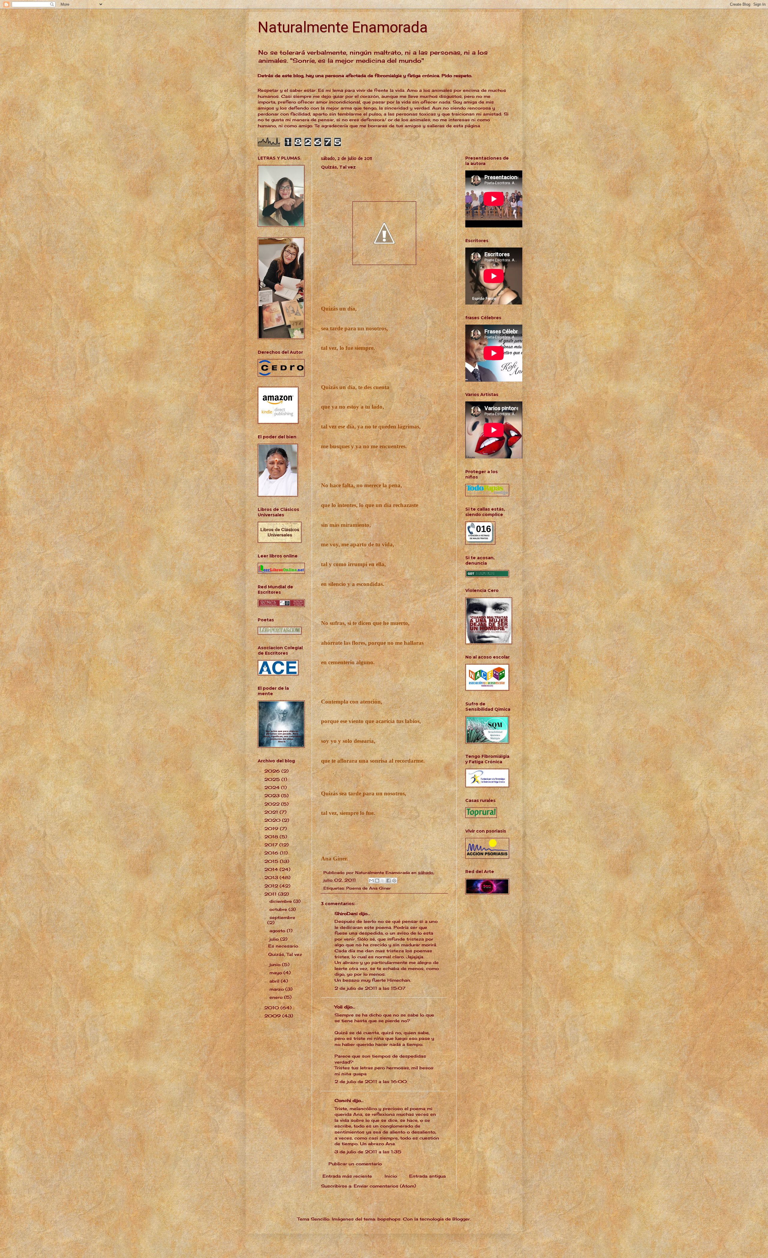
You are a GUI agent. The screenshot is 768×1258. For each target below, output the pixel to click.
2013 (272, 877)
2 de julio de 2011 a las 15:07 (370, 988)
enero (276, 997)
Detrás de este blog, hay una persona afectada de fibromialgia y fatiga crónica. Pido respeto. (365, 75)
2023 (272, 795)
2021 (272, 812)
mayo (276, 972)
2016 (272, 852)
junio (275, 964)
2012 (272, 885)
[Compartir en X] (383, 881)
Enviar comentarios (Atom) (385, 1185)
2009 (273, 1015)
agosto (278, 930)
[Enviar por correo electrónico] (371, 881)
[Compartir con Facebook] (389, 881)
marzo (277, 989)
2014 (272, 869)
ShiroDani (346, 913)
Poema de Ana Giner (368, 888)
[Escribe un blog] (377, 881)
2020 (273, 820)
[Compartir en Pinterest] (394, 881)
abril (275, 980)
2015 (272, 861)
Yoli (338, 1006)
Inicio (391, 1175)
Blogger (461, 1218)
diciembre (281, 901)
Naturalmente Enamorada (343, 27)
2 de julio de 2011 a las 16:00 (370, 1081)
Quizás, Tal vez (285, 954)
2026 (272, 770)
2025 (272, 779)
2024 (272, 787)
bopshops (388, 1218)
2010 (272, 1007)
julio (274, 938)
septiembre (282, 917)
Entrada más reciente (347, 1175)
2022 (272, 803)
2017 (271, 844)
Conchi (342, 1100)
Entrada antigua (427, 1175)
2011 (271, 893)
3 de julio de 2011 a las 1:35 (367, 1151)
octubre (279, 909)
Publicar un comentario (355, 1163)
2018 (272, 836)
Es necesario (283, 945)
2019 (272, 828)
